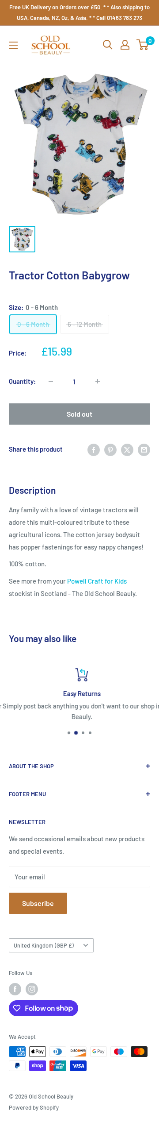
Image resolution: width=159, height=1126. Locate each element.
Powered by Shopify (34, 1107)
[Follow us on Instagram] (32, 989)
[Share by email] (144, 449)
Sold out (79, 414)
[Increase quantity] (97, 381)
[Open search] (108, 45)
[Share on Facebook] (93, 449)
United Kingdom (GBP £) (44, 945)
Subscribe (38, 903)
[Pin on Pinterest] (110, 449)
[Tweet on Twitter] (127, 449)
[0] (142, 44)
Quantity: (22, 381)
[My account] (125, 45)
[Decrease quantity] (51, 381)
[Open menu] (13, 45)
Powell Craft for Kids (97, 581)
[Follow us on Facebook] (15, 989)
